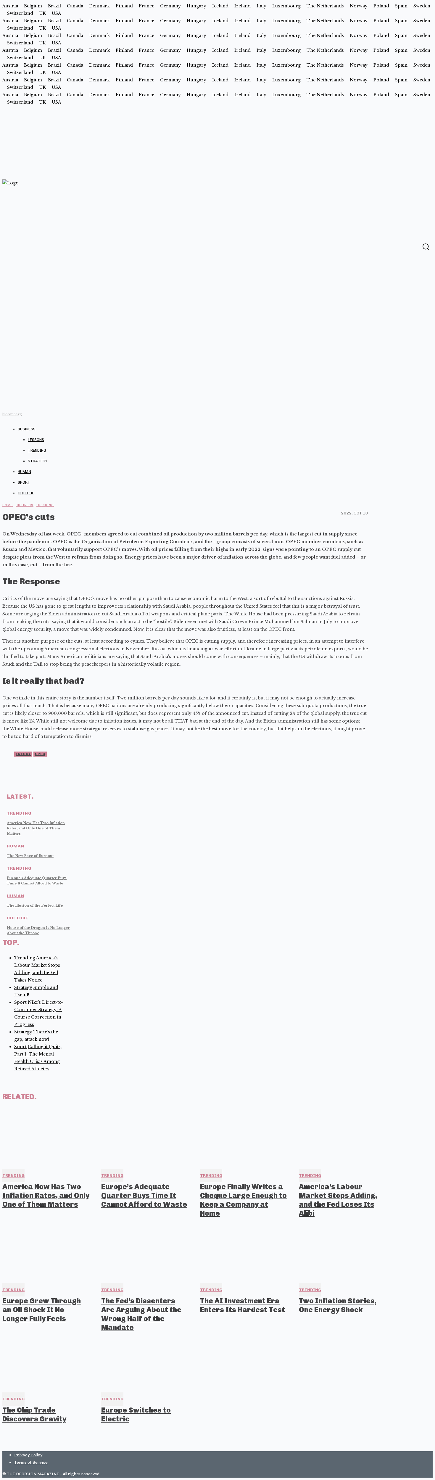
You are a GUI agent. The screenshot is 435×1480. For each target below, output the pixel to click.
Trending (37, 450)
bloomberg (12, 414)
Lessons (36, 439)
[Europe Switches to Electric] (145, 1360)
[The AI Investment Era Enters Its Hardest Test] (244, 1251)
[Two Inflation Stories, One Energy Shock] (343, 1251)
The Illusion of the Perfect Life (35, 905)
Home (7, 505)
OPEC (40, 754)
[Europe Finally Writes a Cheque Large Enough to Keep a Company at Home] (244, 1137)
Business (27, 429)
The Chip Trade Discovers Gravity (34, 1414)
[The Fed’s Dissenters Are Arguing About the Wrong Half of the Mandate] (145, 1251)
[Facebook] (414, 246)
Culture (26, 493)
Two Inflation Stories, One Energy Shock (337, 1305)
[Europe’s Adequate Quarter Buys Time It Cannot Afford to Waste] (145, 1137)
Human (24, 471)
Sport (24, 482)
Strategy (37, 461)
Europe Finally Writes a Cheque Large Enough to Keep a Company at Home (243, 1199)
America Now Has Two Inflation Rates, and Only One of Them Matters (36, 828)
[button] (426, 247)
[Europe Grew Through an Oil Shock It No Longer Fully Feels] (46, 1251)
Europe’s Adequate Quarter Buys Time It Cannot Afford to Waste (144, 1195)
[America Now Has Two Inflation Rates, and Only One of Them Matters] (46, 1137)
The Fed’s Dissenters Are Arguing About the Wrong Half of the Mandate (141, 1314)
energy (23, 754)
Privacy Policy (28, 1455)
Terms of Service (31, 1462)
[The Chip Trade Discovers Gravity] (46, 1360)
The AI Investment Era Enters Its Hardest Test (242, 1305)
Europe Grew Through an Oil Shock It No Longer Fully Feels (41, 1309)
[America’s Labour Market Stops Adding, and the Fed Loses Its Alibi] (343, 1137)
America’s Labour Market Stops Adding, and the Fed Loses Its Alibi (338, 1199)
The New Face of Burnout (30, 856)
